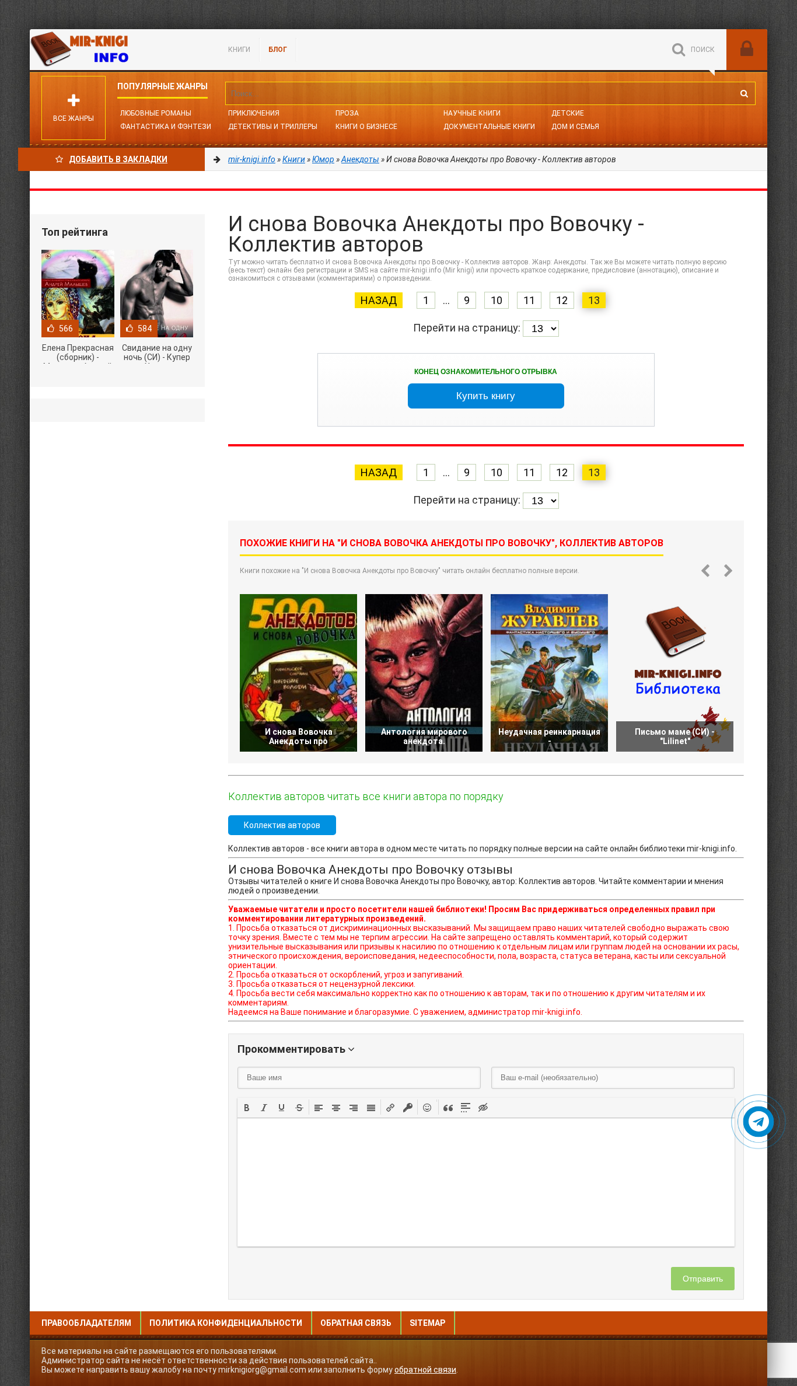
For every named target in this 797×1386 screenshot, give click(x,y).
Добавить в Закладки (118, 159)
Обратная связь (355, 1323)
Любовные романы (155, 113)
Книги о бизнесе (366, 127)
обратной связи (425, 1369)
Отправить (703, 1278)
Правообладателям (86, 1323)
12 (562, 300)
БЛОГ (277, 50)
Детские (567, 113)
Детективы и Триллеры (272, 127)
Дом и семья (575, 127)
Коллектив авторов (282, 825)
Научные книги (472, 113)
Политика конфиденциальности (225, 1323)
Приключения (253, 113)
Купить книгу (485, 396)
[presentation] (246, 1106)
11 (529, 300)
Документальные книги (489, 127)
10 (496, 300)
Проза (347, 113)
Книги (239, 50)
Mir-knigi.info (117, 49)
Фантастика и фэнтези (165, 127)
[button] (247, 1107)
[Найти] (744, 93)
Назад (379, 300)
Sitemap (427, 1323)
